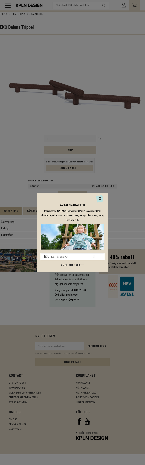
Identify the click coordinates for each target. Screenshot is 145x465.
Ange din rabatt (72, 265)
